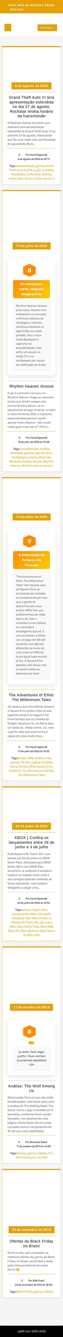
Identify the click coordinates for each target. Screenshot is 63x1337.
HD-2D (25, 762)
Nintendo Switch (20, 461)
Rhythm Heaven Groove (31, 386)
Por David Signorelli (36, 154)
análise (44, 449)
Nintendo (45, 457)
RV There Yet (30, 922)
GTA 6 (31, 170)
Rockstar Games (40, 174)
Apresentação (25, 166)
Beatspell (17, 453)
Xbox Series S (26, 178)
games (40, 166)
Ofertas (49, 1291)
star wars (46, 922)
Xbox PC (13, 930)
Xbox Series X (46, 178)
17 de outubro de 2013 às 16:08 (33, 1146)
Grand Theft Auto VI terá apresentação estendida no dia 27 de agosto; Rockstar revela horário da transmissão (31, 106)
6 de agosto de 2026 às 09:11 (33, 159)
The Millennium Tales (31, 775)
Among (21, 1153)
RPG (32, 766)
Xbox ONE (46, 926)
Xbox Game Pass (28, 926)
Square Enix (44, 766)
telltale (42, 1153)
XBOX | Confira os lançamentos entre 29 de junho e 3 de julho (31, 842)
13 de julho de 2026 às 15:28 (33, 442)
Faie (48, 758)
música (32, 457)
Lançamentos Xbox (24, 914)
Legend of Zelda (41, 762)
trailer (12, 178)
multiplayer (19, 457)
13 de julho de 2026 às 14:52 (33, 751)
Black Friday (24, 1291)
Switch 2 (14, 770)
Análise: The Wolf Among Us (31, 1088)
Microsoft (44, 914)
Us (38, 1157)
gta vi (40, 170)
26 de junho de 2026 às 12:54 (33, 902)
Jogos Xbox (39, 909)
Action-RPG (26, 758)
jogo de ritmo (43, 453)
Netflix (49, 170)
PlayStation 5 (20, 174)
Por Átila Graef (36, 1280)
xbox (12, 926)
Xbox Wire (33, 935)
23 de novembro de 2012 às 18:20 (33, 1284)
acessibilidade (29, 449)
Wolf (44, 1157)
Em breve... (47, 27)
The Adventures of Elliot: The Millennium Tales (31, 697)
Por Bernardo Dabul (36, 1142)
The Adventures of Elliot (37, 770)
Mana (13, 766)
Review (37, 461)
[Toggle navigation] (8, 27)
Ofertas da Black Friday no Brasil (31, 1243)
